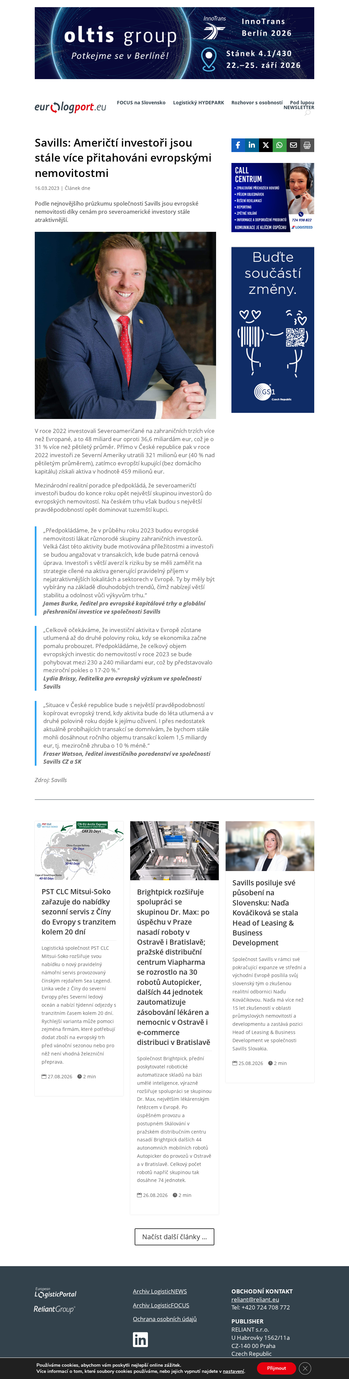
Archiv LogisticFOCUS (161, 1305)
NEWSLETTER (299, 107)
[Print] (307, 145)
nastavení (233, 1371)
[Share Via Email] (294, 145)
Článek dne (77, 188)
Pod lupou (302, 102)
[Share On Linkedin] (252, 145)
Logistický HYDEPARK (198, 102)
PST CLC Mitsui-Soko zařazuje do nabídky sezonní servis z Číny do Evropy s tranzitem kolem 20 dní (79, 911)
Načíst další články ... (174, 1236)
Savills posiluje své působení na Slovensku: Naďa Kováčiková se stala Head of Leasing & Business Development (265, 912)
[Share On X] (266, 145)
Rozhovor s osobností (257, 102)
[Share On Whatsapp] (280, 145)
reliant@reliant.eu (255, 1299)
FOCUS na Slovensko (141, 102)
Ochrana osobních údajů (165, 1319)
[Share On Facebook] (238, 145)
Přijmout (276, 1368)
